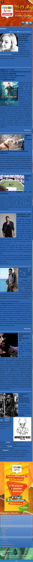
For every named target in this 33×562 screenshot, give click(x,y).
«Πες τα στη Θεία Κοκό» (5, 54)
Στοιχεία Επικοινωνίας (26, 555)
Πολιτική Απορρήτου (14, 555)
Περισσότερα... (27, 130)
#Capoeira (9, 446)
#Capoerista (5, 450)
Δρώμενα (3, 28)
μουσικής (8, 442)
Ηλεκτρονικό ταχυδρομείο (24, 31)
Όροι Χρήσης (4, 555)
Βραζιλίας (7, 420)
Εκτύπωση (13, 31)
